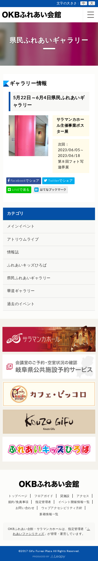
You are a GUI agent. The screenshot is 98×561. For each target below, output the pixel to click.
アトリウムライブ (23, 239)
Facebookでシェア (24, 180)
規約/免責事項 (18, 502)
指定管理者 (43, 502)
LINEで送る (20, 189)
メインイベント (21, 226)
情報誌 (13, 252)
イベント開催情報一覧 (74, 502)
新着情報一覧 (48, 514)
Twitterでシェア (60, 180)
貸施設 (65, 496)
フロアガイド (43, 496)
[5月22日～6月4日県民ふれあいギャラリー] (50, 189)
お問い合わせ (25, 508)
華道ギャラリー (21, 291)
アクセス (82, 496)
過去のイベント (21, 304)
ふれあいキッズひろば (27, 265)
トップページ (17, 496)
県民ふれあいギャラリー (29, 278)
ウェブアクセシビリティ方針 (61, 508)
